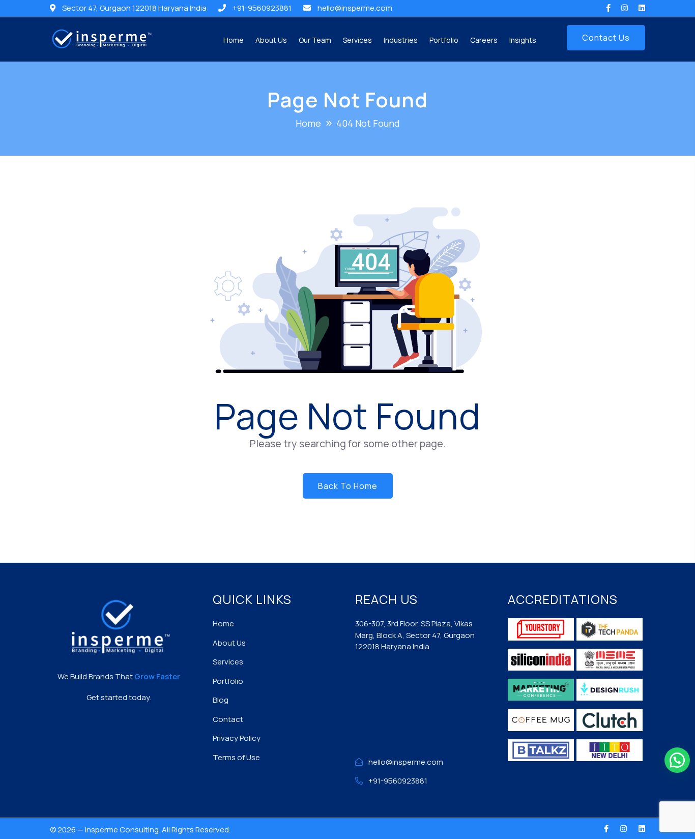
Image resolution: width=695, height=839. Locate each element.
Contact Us (606, 37)
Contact (228, 719)
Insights (522, 40)
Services (357, 40)
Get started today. (118, 697)
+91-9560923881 (262, 8)
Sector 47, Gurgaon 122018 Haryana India (134, 8)
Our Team (315, 40)
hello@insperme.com (354, 8)
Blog (220, 700)
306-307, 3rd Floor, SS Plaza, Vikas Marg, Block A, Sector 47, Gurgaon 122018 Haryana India (415, 635)
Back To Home (348, 485)
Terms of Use (236, 757)
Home (233, 40)
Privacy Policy (236, 738)
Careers (484, 40)
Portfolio (443, 40)
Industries (401, 40)
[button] (677, 760)
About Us (271, 40)
